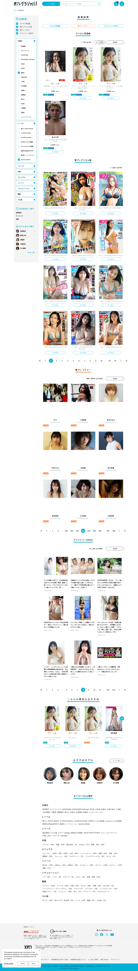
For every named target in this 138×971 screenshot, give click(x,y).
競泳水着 (72, 844)
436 (100, 531)
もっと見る (117, 760)
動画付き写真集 (77, 833)
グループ (69, 877)
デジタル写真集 (25, 23)
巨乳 (64, 853)
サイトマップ (115, 959)
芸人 (78, 891)
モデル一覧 (30, 252)
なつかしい (87, 865)
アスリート (90, 891)
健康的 (48, 856)
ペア (46, 877)
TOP (15, 10)
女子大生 (109, 886)
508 (113, 531)
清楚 (47, 868)
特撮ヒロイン (50, 891)
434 (88, 531)
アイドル (63, 886)
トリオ (57, 877)
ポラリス (56, 836)
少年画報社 (24, 86)
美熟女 (73, 865)
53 (110, 361)
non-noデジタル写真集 (27, 146)
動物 (91, 900)
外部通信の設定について (78, 959)
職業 (19, 194)
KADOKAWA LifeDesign (27, 59)
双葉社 (23, 112)
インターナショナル (95, 856)
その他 (20, 200)
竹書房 (23, 90)
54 (115, 361)
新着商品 (19, 212)
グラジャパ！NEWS (26, 33)
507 (108, 531)
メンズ (80, 900)
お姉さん (60, 865)
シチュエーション (24, 188)
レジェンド (65, 891)
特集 (17, 219)
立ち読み (83, 98)
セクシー (116, 865)
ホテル (81, 877)
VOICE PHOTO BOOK (91, 833)
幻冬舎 (23, 68)
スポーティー (77, 856)
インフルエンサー (109, 889)
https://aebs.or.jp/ (39, 948)
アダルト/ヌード (103, 891)
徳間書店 (23, 94)
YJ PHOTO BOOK (26, 133)
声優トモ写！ (47, 836)
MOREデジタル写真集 (27, 142)
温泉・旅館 (94, 877)
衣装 (19, 172)
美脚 (103, 853)
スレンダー (50, 853)
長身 (113, 853)
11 (100, 690)
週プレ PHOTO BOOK (27, 128)
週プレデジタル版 (26, 27)
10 (101, 361)
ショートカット (89, 853)
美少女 (48, 865)
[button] (122, 719)
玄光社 (23, 64)
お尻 (74, 853)
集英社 (23, 72)
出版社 (20, 41)
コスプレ (48, 844)
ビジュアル (21, 177)
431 (72, 531)
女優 (75, 886)
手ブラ (48, 900)
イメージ (21, 183)
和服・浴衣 (98, 844)
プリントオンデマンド (109, 833)
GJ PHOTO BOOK (26, 137)
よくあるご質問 (93, 959)
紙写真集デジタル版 (49, 833)
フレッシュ (61, 856)
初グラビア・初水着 (64, 900)
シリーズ (21, 166)
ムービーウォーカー (26, 117)
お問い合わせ (104, 959)
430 (66, 531)
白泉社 (23, 103)
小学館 (23, 81)
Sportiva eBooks (25, 159)
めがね (84, 844)
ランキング (19, 216)
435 (94, 531)
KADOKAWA (24, 55)
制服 (61, 844)
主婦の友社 (24, 77)
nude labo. (64, 836)
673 (113, 690)
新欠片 (23, 99)
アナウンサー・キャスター (86, 889)
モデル (86, 886)
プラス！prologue (64, 833)
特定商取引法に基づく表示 (59, 959)
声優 (97, 886)
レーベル (21, 123)
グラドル (49, 886)
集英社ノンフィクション (27, 155)
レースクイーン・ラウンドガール (57, 889)
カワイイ (102, 865)
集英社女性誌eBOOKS (27, 150)
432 (77, 531)
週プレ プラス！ (25, 30)
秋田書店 (23, 46)
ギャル (111, 856)
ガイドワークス (25, 50)
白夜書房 (23, 108)
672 (108, 690)
